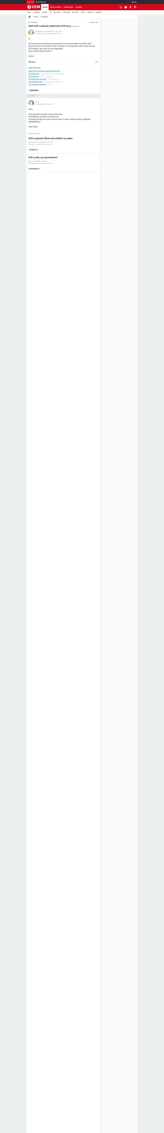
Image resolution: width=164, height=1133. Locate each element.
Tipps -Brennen (53, 79)
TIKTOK (83, 12)
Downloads (68, 7)
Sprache (134, 2)
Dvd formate (33, 76)
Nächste (92, 22)
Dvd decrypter (33, 74)
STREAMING (36, 12)
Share (33, 62)
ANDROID (44, 12)
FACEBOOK (90, 12)
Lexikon (78, 7)
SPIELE (29, 12)
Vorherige (34, 22)
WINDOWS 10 (57, 12)
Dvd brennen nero (35, 82)
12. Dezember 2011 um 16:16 (51, 33)
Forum (45, 7)
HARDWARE (98, 12)
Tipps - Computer (46, 76)
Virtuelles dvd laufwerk (37, 79)
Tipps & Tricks (55, 7)
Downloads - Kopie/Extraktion (52, 74)
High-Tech (30, 2)
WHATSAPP (75, 12)
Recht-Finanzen (41, 2)
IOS (50, 12)
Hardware (44, 17)
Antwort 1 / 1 (33, 96)
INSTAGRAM (66, 12)
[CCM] (33, 7)
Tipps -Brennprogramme (53, 82)
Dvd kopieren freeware (37, 84)
